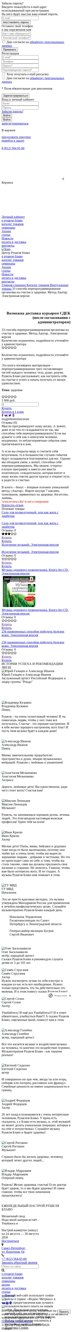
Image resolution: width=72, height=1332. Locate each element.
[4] (12, 347)
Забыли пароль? (12, 111)
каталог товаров (13, 224)
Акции (6, 231)
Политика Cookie (16, 1327)
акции (6, 1284)
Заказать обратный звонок (19, 1262)
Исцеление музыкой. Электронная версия (30, 544)
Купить (7, 537)
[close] (70, 995)
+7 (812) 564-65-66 (14, 1259)
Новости (7, 238)
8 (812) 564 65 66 (13, 148)
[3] (9, 347)
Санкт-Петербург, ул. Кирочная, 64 (14, 1249)
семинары (8, 227)
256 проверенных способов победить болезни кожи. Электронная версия (33, 633)
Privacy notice (61, 996)
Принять (64, 1311)
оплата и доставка (14, 242)
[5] (15, 347)
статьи (6, 234)
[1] (3, 347)
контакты (8, 245)
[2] (6, 347)
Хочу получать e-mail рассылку (27, 74)
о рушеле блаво (12, 220)
